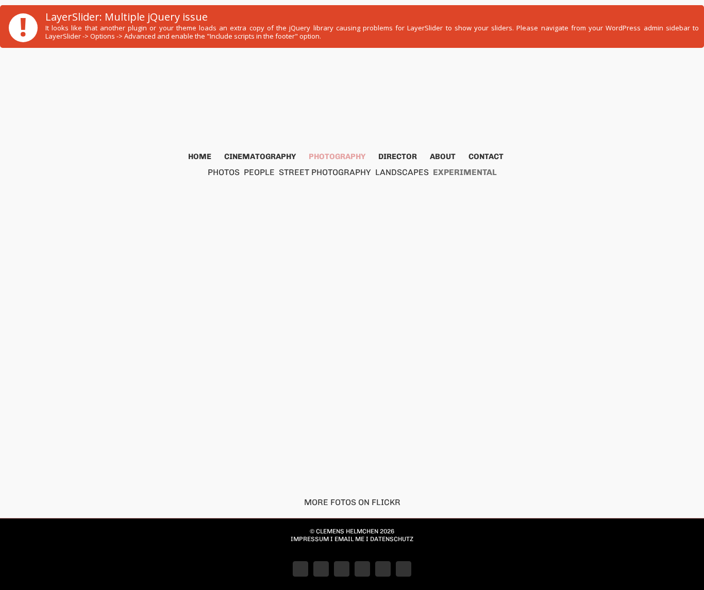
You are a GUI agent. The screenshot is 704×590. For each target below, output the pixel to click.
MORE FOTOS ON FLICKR (352, 502)
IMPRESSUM (310, 539)
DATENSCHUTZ (391, 539)
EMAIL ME (349, 539)
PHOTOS (224, 172)
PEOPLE (259, 172)
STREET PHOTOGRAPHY (325, 172)
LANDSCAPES (402, 172)
